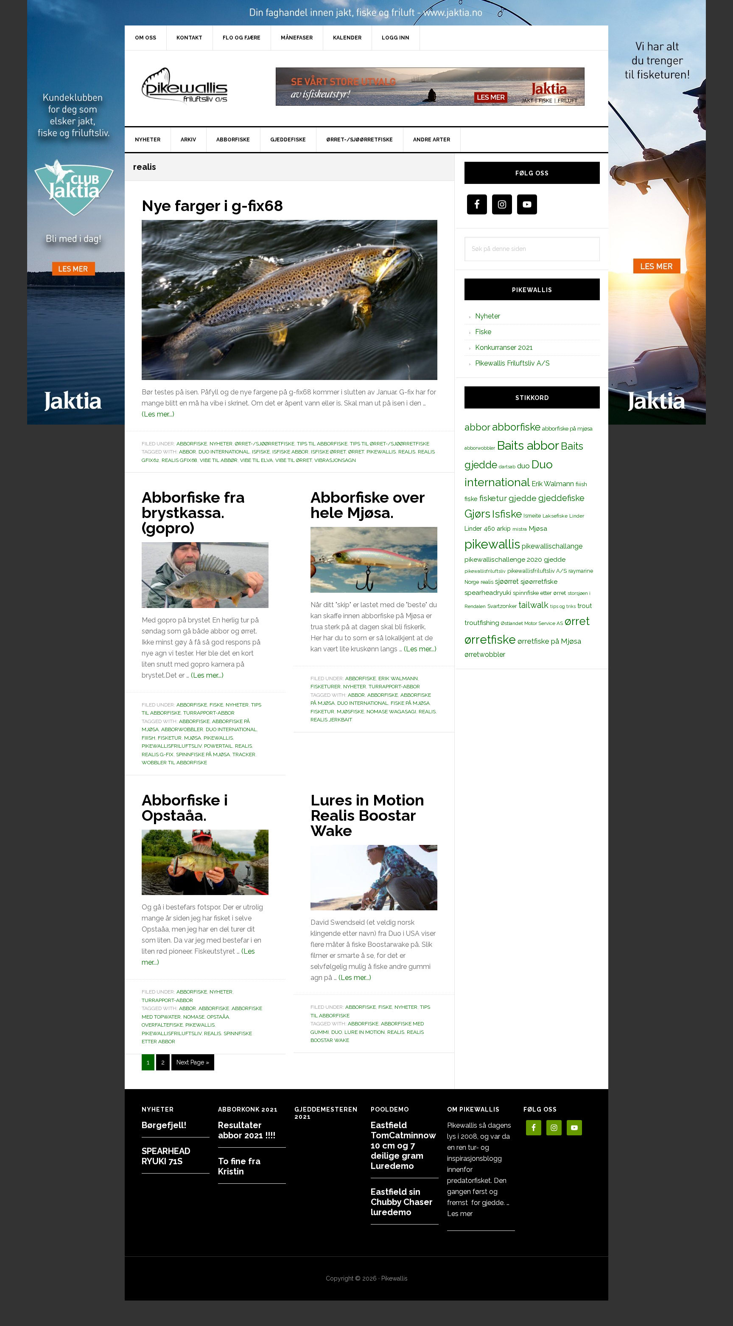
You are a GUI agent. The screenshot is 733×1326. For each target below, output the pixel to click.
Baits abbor (528, 445)
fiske (471, 498)
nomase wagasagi (391, 712)
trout (584, 605)
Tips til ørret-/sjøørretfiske (389, 444)
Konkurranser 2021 (504, 347)
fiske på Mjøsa (410, 703)
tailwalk (533, 605)
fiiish (148, 738)
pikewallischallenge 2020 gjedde (514, 559)
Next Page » (192, 1065)
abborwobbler (182, 729)
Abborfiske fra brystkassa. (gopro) (193, 512)
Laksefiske (555, 516)
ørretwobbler (484, 654)
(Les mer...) (158, 414)
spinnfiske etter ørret (539, 592)
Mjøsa (192, 738)
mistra (519, 529)
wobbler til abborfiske (174, 763)
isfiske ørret (328, 452)
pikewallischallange (552, 546)
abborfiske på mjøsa (567, 428)
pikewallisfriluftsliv (171, 746)
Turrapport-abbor (209, 713)
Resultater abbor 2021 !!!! (246, 1130)
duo (336, 1032)
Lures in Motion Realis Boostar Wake (367, 815)
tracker (243, 754)
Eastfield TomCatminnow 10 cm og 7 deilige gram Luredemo (403, 1145)
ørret (356, 452)
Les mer (460, 1214)
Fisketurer (326, 687)
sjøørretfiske (538, 582)
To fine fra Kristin (239, 1166)
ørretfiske (490, 639)
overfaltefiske (162, 1025)
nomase (193, 1017)
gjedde (523, 498)
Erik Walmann (398, 678)
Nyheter (221, 444)
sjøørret (507, 581)
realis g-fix (157, 754)
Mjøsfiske (350, 712)
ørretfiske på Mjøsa (549, 641)
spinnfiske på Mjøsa (203, 754)
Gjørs (477, 513)
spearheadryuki (487, 593)
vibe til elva (256, 460)
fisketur (170, 738)
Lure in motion (364, 1032)
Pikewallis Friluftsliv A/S (512, 363)
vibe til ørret (293, 460)
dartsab (507, 466)
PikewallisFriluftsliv (197, 87)
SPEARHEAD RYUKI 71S (166, 1156)
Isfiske (261, 452)
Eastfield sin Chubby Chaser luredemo (402, 1202)
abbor (187, 452)
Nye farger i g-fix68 (212, 205)
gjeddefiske (561, 498)
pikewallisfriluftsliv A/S (537, 571)
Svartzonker (502, 606)
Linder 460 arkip (487, 528)
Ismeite (532, 515)
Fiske (216, 705)
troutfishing (481, 623)
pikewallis (381, 452)
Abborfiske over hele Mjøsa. (368, 504)
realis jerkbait (331, 720)
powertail (218, 746)
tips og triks (563, 606)
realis (406, 452)
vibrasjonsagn (335, 460)
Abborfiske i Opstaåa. (185, 807)
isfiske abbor (290, 452)
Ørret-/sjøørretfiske (264, 444)
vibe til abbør (219, 460)
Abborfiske (191, 444)
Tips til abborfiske (322, 444)
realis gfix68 (179, 460)
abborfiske (194, 721)
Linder (576, 516)
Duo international (224, 452)
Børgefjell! (164, 1125)
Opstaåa (218, 1017)
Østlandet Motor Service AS (532, 623)
